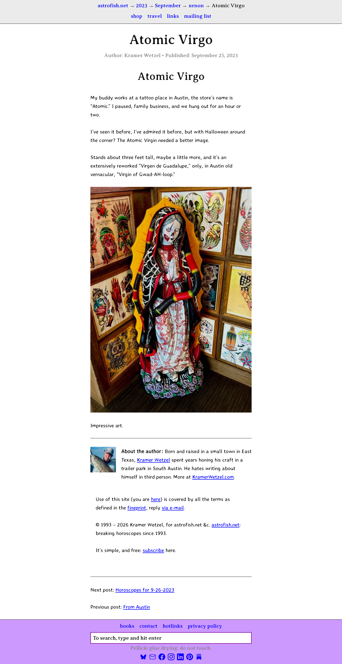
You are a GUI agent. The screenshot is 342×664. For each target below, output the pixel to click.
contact (148, 626)
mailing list (197, 16)
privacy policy (205, 626)
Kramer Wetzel (153, 459)
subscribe (153, 550)
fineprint (136, 507)
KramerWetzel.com (213, 476)
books (127, 626)
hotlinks (173, 626)
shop (136, 16)
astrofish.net (225, 524)
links (173, 16)
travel (154, 16)
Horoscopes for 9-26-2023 (144, 589)
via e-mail (173, 507)
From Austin (136, 606)
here (155, 499)
